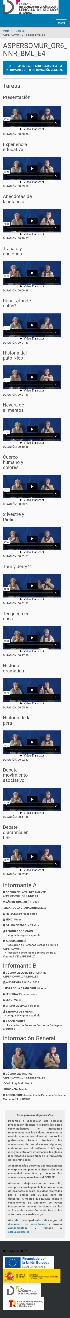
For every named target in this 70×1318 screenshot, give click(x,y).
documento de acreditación (27, 1224)
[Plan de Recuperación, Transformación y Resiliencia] (23, 1303)
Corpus (20, 30)
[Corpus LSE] (31, 6)
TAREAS (26, 66)
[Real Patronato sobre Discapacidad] (22, 1289)
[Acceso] (4, 16)
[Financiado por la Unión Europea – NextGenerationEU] (28, 1262)
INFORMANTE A (47, 66)
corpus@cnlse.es (18, 1231)
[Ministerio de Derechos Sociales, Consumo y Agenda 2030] (31, 1276)
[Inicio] (10, 66)
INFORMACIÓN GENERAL (47, 69)
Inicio (6, 30)
